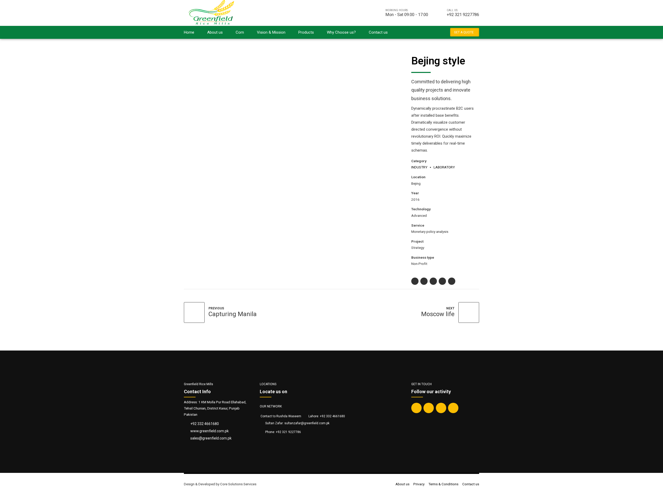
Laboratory (444, 167)
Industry (419, 167)
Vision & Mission (271, 32)
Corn (240, 32)
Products (306, 32)
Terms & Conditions (443, 484)
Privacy (418, 484)
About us (215, 32)
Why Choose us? (341, 32)
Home (189, 32)
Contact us (378, 32)
